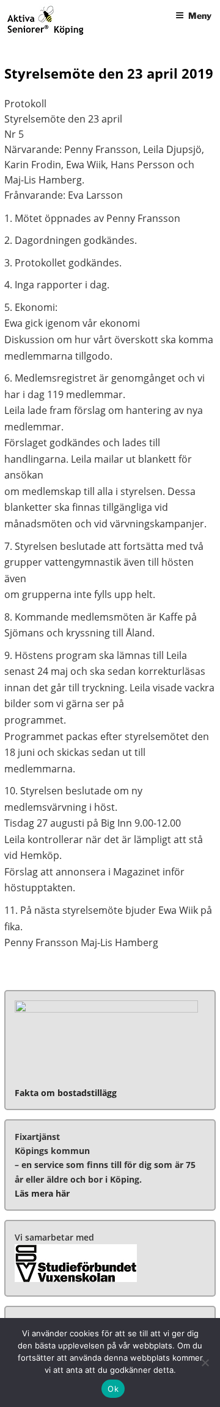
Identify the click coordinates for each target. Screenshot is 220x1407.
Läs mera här (42, 1193)
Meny (199, 15)
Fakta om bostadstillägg (66, 1093)
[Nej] (205, 1362)
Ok (113, 1389)
